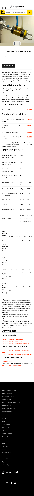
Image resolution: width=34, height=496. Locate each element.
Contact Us (4, 418)
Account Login (5, 427)
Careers (4, 449)
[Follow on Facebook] (3, 483)
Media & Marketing (6, 452)
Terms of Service (6, 455)
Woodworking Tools (7, 393)
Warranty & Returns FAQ (8, 433)
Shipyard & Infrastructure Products (11, 402)
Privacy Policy (5, 458)
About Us (4, 421)
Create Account (6, 424)
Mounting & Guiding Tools (8, 408)
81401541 (29, 109)
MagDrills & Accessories (8, 396)
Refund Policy (5, 465)
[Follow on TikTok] (19, 483)
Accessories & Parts (7, 411)
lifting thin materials (21, 80)
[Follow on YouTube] (15, 483)
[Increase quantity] (10, 59)
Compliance (5, 468)
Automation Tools (6, 405)
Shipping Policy (6, 462)
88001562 (29, 137)
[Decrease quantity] (4, 59)
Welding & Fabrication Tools (9, 390)
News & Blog (5, 446)
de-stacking (11, 80)
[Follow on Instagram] (7, 483)
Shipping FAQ (5, 436)
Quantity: (4, 56)
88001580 (29, 132)
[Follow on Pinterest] (11, 483)
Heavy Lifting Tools (6, 399)
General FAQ (5, 430)
